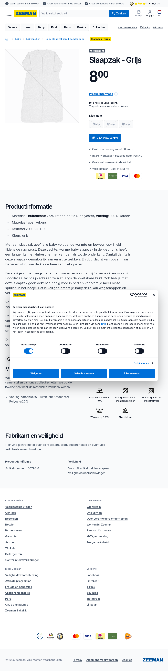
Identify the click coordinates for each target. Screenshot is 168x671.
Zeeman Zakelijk (16, 610)
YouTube (92, 592)
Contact (10, 512)
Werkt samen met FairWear (24, 3)
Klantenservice (127, 27)
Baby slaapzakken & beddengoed (65, 39)
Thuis (67, 27)
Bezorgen (11, 518)
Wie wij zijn (94, 506)
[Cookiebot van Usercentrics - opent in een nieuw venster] (132, 295)
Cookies (127, 659)
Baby (41, 27)
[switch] (65, 351)
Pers (8, 598)
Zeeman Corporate (99, 530)
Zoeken (121, 13)
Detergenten (13, 554)
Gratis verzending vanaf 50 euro (106, 3)
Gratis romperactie (17, 592)
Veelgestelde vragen (18, 506)
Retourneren (13, 530)
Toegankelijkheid (98, 542)
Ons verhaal (94, 512)
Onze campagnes (16, 604)
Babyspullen (33, 39)
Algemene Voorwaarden (102, 659)
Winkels (158, 27)
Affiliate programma (18, 581)
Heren (27, 27)
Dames (12, 27)
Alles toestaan (132, 373)
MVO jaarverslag (97, 536)
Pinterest (92, 581)
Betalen (10, 524)
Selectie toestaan (84, 373)
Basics (81, 27)
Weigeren (36, 373)
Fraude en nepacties (18, 586)
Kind (54, 27)
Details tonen (141, 363)
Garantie (11, 536)
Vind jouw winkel (107, 138)
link (103, 323)
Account (10, 542)
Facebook (93, 575)
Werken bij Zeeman (99, 524)
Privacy (77, 659)
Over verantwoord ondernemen (107, 518)
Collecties (99, 27)
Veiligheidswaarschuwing (21, 575)
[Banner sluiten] (154, 295)
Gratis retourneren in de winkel (64, 3)
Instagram (93, 598)
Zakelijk (145, 27)
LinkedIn (92, 604)
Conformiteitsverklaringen (22, 560)
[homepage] (7, 39)
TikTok (91, 586)
